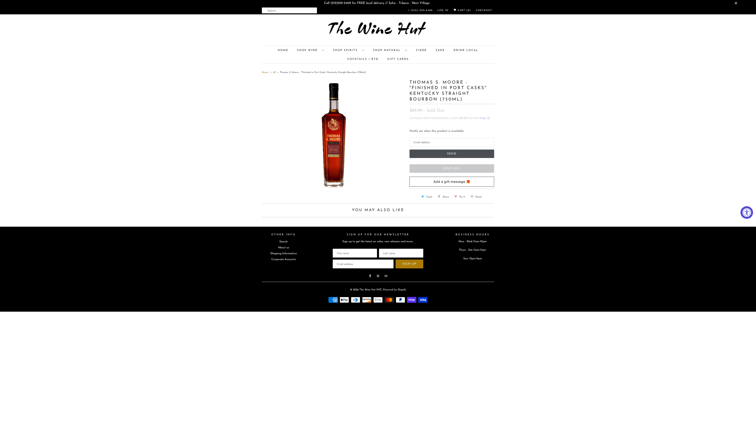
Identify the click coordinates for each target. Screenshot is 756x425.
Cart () (463, 10)
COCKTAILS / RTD (363, 59)
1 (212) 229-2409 (421, 10)
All (274, 72)
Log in (442, 10)
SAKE (440, 50)
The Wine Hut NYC (370, 289)
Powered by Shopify (394, 289)
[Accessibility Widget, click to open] (746, 212)
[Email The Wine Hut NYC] (385, 276)
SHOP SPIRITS (346, 50)
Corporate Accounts (283, 259)
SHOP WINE (308, 50)
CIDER (421, 50)
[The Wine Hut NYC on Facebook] (370, 276)
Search (283, 241)
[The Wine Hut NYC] (378, 31)
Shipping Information (283, 253)
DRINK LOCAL (466, 50)
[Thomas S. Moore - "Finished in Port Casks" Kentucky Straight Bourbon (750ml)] (334, 135)
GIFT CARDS (398, 59)
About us (283, 247)
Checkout (484, 10)
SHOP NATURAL (388, 50)
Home (283, 50)
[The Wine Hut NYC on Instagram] (378, 276)
